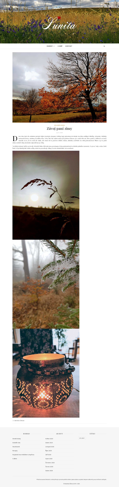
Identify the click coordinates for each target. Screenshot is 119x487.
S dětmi (14, 458)
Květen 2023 (49, 438)
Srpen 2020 (48, 458)
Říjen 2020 (48, 450)
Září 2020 (48, 454)
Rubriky (50, 46)
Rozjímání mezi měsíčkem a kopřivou (23, 454)
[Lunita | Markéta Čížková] (59, 21)
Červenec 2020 (50, 462)
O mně (60, 46)
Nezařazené (16, 446)
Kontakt (68, 46)
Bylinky (82, 438)
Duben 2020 (49, 470)
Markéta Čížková (19, 420)
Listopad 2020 (49, 446)
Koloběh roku (59, 125)
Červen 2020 (49, 466)
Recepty (15, 450)
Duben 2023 (49, 442)
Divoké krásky (16, 438)
